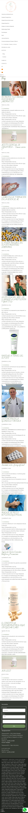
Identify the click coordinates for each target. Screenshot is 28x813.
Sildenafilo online (15, 795)
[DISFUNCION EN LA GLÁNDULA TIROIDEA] (13, 416)
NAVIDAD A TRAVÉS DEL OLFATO (12, 357)
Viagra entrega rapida (21, 765)
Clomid (15, 764)
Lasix (3, 797)
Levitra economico (16, 772)
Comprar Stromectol (19, 798)
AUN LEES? (6, 671)
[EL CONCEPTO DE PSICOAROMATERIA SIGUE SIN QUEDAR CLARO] (14, 621)
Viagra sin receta (8, 768)
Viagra (20, 775)
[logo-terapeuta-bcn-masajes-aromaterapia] (14, 6)
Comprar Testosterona (6, 778)
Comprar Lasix (5, 779)
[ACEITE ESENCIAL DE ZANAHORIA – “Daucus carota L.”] (14, 143)
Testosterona (7, 764)
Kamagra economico (13, 786)
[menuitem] (14, 25)
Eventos (4, 56)
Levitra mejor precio (19, 794)
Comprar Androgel (12, 765)
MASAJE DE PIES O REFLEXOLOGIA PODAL (12, 514)
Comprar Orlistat (20, 781)
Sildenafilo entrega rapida (10, 789)
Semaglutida (5, 765)
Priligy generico (20, 789)
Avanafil (21, 767)
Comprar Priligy (5, 776)
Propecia (10, 779)
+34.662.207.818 (10, 740)
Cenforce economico (6, 803)
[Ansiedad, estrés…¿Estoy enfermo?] (14, 463)
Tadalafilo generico (6, 767)
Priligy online (17, 787)
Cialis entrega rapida (6, 770)
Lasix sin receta (8, 797)
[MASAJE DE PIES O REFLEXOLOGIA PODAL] (14, 510)
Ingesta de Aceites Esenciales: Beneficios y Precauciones (12, 553)
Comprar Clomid (12, 806)
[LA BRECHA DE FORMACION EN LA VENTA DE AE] (14, 195)
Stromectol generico (10, 794)
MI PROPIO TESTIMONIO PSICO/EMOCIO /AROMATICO (12, 99)
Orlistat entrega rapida (15, 800)
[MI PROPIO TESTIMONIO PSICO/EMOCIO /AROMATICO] (14, 95)
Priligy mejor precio (18, 783)
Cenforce (15, 781)
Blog (4, 53)
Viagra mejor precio (14, 762)
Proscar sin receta (15, 775)
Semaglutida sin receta (14, 790)
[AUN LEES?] (14, 669)
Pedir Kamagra (16, 768)
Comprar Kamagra (15, 767)
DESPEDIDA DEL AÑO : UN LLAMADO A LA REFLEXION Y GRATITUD (14, 300)
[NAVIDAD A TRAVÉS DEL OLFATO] (14, 354)
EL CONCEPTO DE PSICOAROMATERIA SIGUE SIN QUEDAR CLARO (13, 625)
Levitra (8, 762)
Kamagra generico (15, 803)
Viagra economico (12, 773)
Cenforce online (10, 805)
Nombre (5, 707)
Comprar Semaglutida (6, 795)
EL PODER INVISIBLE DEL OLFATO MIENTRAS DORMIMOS (12, 245)
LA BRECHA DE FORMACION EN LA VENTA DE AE (14, 198)
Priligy (12, 764)
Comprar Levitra (16, 779)
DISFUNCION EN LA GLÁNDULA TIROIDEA (11, 420)
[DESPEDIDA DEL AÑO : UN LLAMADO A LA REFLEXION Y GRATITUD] (14, 295)
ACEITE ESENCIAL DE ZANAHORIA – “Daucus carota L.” (13, 147)
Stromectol (16, 805)
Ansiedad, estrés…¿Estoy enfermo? (13, 465)
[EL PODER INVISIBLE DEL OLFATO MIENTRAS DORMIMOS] (14, 240)
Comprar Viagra (5, 786)
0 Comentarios (5, 108)
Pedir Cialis (4, 762)
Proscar (16, 770)
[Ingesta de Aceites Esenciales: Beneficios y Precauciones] (7, 550)
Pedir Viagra (4, 784)
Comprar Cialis (5, 783)
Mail (4, 714)
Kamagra (10, 781)
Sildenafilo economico (16, 792)
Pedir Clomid (23, 768)
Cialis (19, 770)
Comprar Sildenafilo (21, 778)
